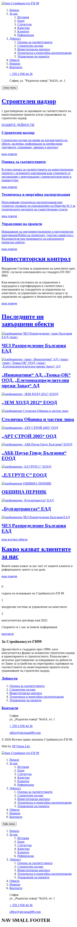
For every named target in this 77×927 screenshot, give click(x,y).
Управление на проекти (33, 56)
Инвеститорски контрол (33, 49)
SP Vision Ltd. (21, 746)
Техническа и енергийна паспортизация (44, 53)
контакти (8, 633)
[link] (14, 10)
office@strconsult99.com (25, 732)
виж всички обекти (15, 539)
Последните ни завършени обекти (28, 320)
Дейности (10, 678)
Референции (25, 35)
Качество (23, 28)
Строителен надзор (30, 45)
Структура (24, 24)
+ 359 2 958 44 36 (21, 74)
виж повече (9, 303)
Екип (20, 20)
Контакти (10, 708)
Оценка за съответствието (35, 42)
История (23, 17)
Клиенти (23, 31)
